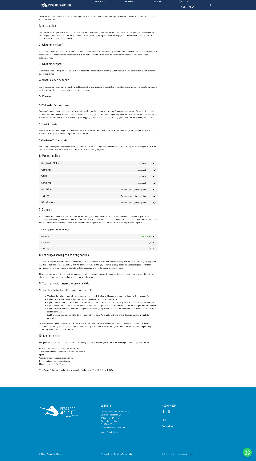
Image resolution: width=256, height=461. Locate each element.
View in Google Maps (109, 432)
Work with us (167, 426)
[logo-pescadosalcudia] (55, 4)
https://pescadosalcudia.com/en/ (63, 32)
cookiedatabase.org (83, 370)
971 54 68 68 (109, 424)
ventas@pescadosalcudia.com (113, 427)
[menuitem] (211, 5)
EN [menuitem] (209, 5)
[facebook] (163, 411)
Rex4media (127, 454)
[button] (247, 452)
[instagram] (169, 411)
